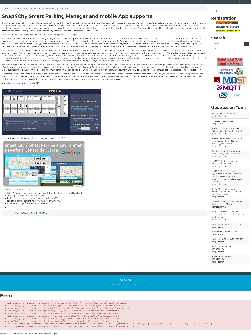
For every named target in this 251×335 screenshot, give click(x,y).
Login (215, 11)
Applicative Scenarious (222, 121)
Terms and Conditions (134, 284)
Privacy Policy (102, 284)
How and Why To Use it (201, 2)
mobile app (186, 74)
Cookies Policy (116, 284)
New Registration (227, 22)
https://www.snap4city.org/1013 (31, 195)
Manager (51, 38)
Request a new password (227, 27)
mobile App (17, 53)
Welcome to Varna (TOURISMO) (226, 224)
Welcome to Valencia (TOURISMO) (228, 232)
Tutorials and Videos (235, 2)
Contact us (150, 284)
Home (185, 2)
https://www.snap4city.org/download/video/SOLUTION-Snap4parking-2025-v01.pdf (39, 35)
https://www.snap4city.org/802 (44, 198)
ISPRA (36, 83)
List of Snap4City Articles (223, 113)
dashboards (114, 38)
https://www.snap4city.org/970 (46, 201)
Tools (218, 2)
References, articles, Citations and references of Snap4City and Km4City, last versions (227, 141)
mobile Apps (11, 64)
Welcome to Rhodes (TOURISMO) (227, 239)
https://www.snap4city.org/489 (34, 203)
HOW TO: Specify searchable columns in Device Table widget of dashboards (228, 214)
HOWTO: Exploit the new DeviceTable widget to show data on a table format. (227, 191)
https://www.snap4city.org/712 (51, 138)
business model (193, 67)
